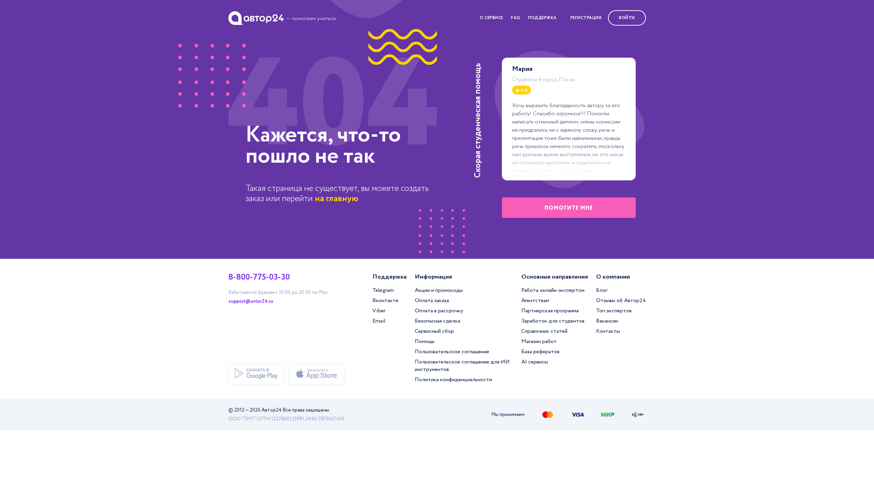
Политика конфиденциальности (453, 380)
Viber (378, 311)
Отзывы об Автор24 (621, 300)
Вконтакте (385, 300)
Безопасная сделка (437, 321)
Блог (601, 290)
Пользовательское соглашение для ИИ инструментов (462, 365)
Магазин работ (539, 341)
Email (378, 321)
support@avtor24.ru (250, 301)
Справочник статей (544, 331)
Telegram (383, 290)
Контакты (608, 331)
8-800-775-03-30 (259, 277)
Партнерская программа (550, 311)
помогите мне (569, 208)
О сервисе (491, 18)
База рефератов (540, 352)
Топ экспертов (614, 311)
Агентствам (535, 300)
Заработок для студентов (552, 321)
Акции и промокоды (439, 290)
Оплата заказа (432, 300)
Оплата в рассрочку (439, 311)
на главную (336, 198)
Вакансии (607, 321)
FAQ (515, 18)
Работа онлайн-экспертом (552, 290)
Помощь (425, 341)
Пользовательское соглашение (452, 352)
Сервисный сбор (434, 331)
